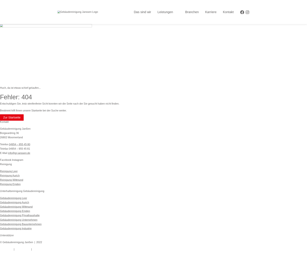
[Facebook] (242, 12)
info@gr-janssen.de (19, 153)
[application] (174, 12)
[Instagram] (247, 12)
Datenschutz (23, 249)
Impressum (6, 249)
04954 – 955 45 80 (19, 144)
